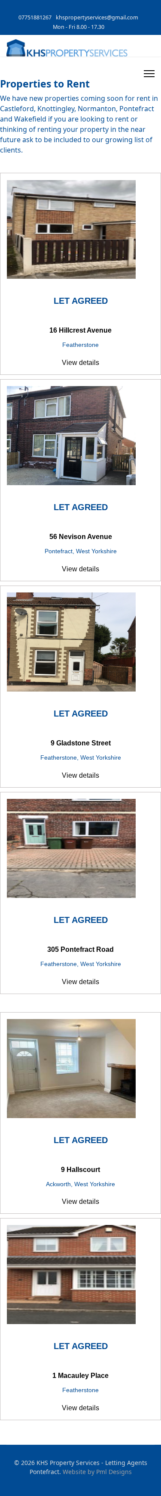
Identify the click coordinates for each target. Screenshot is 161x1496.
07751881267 (35, 17)
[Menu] (149, 74)
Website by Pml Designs (97, 1472)
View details (80, 362)
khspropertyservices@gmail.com (97, 17)
